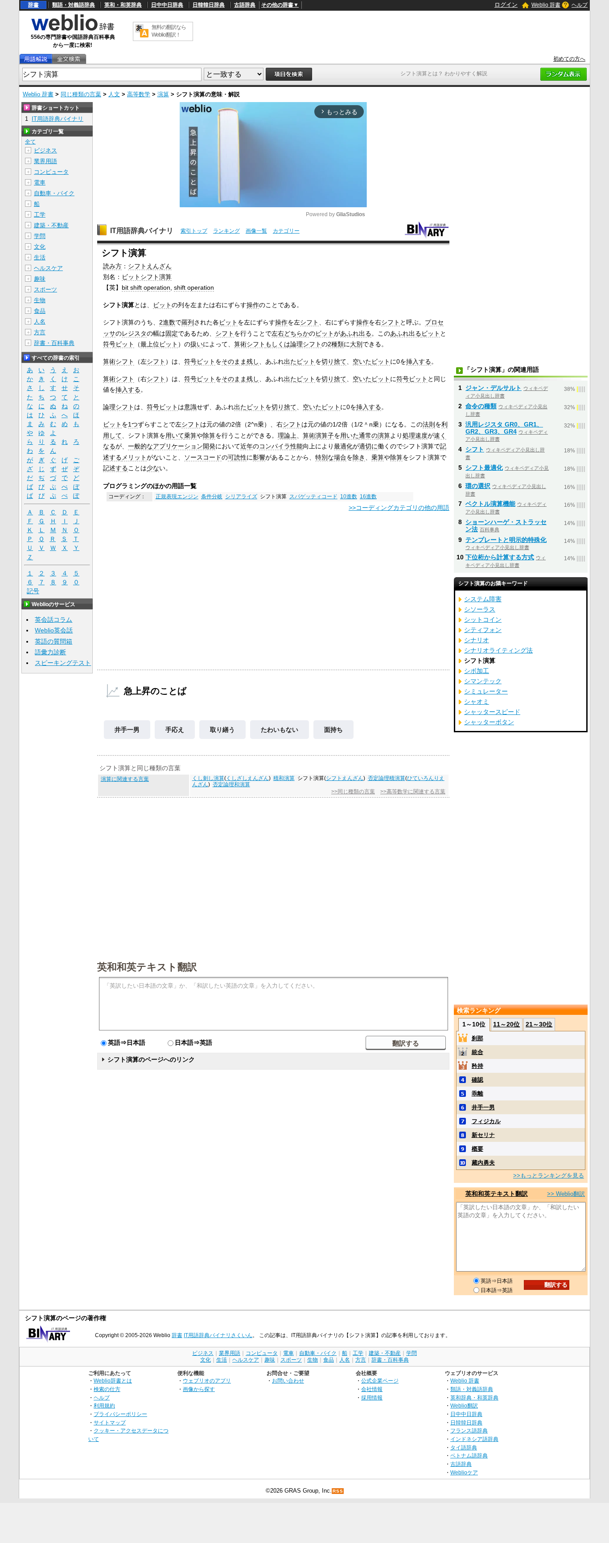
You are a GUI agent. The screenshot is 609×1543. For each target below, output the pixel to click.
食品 (39, 311)
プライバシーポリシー (120, 1414)
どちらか (296, 333)
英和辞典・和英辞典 (474, 1397)
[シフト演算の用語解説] (35, 59)
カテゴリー (286, 231)
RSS (338, 1491)
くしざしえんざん (247, 778)
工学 (39, 214)
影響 (259, 457)
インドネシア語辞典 (474, 1439)
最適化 (343, 446)
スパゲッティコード (313, 496)
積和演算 (284, 778)
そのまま (234, 361)
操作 (253, 304)
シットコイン (483, 619)
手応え (174, 729)
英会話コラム (53, 619)
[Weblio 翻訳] (142, 31)
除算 (209, 435)
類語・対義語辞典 (73, 5)
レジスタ (134, 333)
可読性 (237, 457)
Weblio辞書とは (113, 1380)
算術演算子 (318, 435)
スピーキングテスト (63, 662)
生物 (39, 300)
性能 (296, 446)
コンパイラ (274, 446)
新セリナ (483, 1135)
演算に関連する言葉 (125, 779)
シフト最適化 (484, 467)
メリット (134, 457)
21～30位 (539, 1024)
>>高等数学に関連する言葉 (412, 791)
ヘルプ (580, 5)
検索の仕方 (107, 1389)
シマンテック (483, 681)
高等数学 (138, 94)
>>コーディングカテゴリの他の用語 (399, 507)
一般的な (140, 446)
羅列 (187, 322)
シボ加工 (476, 670)
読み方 (112, 266)
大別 (356, 344)
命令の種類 (481, 406)
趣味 (39, 278)
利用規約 (104, 1405)
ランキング (226, 231)
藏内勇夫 (483, 1162)
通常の (368, 435)
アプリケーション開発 (184, 446)
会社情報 (372, 1389)
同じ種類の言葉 (81, 94)
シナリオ (476, 640)
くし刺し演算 (208, 778)
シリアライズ (241, 496)
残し (253, 361)
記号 (33, 591)
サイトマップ (110, 1422)
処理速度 (415, 435)
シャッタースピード (492, 711)
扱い (196, 344)
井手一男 (127, 729)
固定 (171, 333)
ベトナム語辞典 (469, 1455)
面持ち (333, 729)
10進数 (348, 496)
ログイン (506, 4)
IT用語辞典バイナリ (141, 230)
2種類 (336, 344)
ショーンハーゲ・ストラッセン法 (506, 525)
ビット (162, 304)
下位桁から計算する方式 (499, 557)
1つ (133, 424)
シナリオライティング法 (498, 650)
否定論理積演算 (386, 778)
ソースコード (203, 457)
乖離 (477, 1093)
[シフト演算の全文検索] (68, 59)
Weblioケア (464, 1472)
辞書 (33, 5)
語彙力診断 (50, 652)
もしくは (277, 344)
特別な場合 (330, 457)
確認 (477, 1079)
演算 (163, 94)
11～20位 (506, 1024)
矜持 (477, 1066)
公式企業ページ (380, 1380)
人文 (114, 94)
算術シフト (249, 344)
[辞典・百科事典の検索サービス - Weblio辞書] (73, 29)
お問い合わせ (288, 1380)
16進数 (368, 496)
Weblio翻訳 (464, 1405)
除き (359, 457)
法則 (429, 424)
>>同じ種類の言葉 (353, 791)
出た (290, 361)
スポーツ (45, 289)
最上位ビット (159, 344)
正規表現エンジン (177, 496)
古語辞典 (244, 5)
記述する (115, 468)
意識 (190, 406)
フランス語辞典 (469, 1430)
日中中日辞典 (167, 5)
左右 (278, 333)
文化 (39, 246)
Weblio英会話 (54, 630)
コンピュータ (51, 171)
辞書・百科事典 (54, 343)
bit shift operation (146, 287)
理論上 (287, 435)
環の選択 (477, 485)
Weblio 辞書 (545, 5)
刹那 (477, 1038)
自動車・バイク (54, 193)
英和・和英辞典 (123, 5)
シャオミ (476, 701)
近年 (246, 446)
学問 (39, 236)
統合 (477, 1052)
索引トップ (194, 231)
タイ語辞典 (463, 1447)
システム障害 (483, 599)
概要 (477, 1148)
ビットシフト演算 (147, 276)
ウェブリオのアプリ (207, 1380)
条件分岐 (211, 496)
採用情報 (372, 1397)
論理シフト (305, 344)
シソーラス (479, 609)
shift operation (194, 287)
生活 (39, 257)
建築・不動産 (51, 225)
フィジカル (486, 1121)
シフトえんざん (150, 266)
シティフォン (483, 629)
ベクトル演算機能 (490, 503)
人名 (39, 321)
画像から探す (199, 1389)
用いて (174, 435)
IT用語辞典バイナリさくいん (218, 1335)
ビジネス (45, 150)
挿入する (418, 361)
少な (153, 468)
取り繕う (222, 729)
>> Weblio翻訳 (566, 1193)
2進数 (167, 322)
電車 (39, 182)
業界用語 (45, 161)
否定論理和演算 (231, 784)
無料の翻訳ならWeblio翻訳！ (169, 31)
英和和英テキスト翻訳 (147, 966)
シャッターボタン (489, 722)
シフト (309, 322)
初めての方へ (569, 59)
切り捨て (333, 361)
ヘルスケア (48, 268)
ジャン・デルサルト (493, 387)
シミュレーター (486, 691)
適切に (368, 446)
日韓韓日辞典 (209, 5)
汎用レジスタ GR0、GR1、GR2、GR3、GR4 (504, 428)
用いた (349, 435)
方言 (39, 332)
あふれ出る (355, 333)
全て (30, 141)
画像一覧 (256, 231)
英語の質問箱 (53, 641)
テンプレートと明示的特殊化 (506, 539)
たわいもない (279, 729)
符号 (109, 344)
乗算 (190, 435)
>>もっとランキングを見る (548, 1175)
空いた (362, 361)
